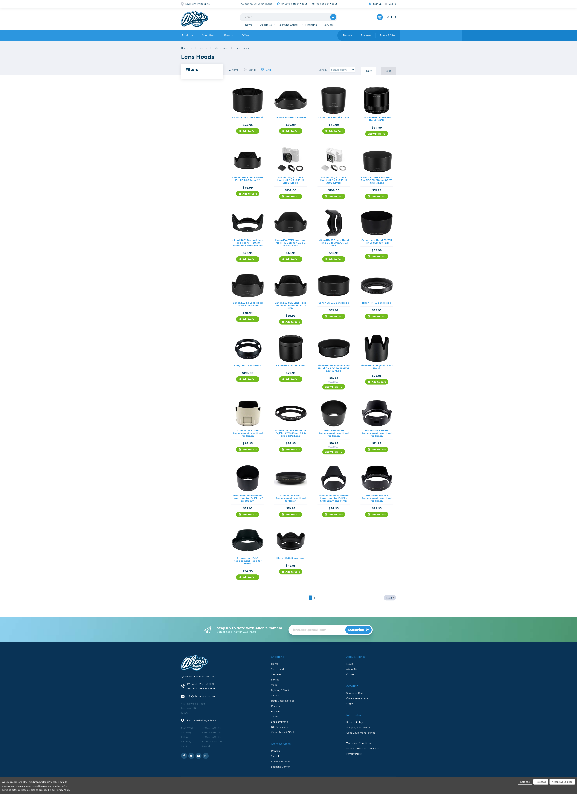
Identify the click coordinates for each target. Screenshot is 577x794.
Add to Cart (250, 131)
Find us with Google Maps (201, 720)
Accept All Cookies (562, 781)
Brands (228, 35)
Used (388, 70)
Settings (525, 781)
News (248, 24)
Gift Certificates (279, 727)
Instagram (206, 756)
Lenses (275, 679)
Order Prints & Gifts (281, 732)
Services (328, 24)
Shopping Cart (354, 693)
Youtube (198, 756)
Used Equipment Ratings (360, 732)
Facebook (184, 756)
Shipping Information (358, 727)
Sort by (323, 69)
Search (333, 17)
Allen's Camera (194, 19)
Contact (351, 674)
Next (389, 597)
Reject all (541, 781)
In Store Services (280, 761)
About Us (266, 24)
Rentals (275, 750)
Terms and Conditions (358, 743)
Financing (311, 24)
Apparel (275, 711)
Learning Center (288, 24)
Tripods (275, 695)
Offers (245, 35)
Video (274, 684)
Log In (350, 703)
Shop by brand (279, 721)
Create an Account (357, 698)
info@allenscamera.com (201, 696)
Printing (275, 706)
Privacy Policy (354, 753)
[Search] (288, 17)
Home (274, 663)
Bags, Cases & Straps (282, 700)
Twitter (191, 756)
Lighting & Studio (280, 690)
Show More (375, 133)
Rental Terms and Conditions (362, 748)
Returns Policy (354, 722)
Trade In (275, 756)
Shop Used (208, 35)
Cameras (276, 674)
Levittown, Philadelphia (197, 4)
